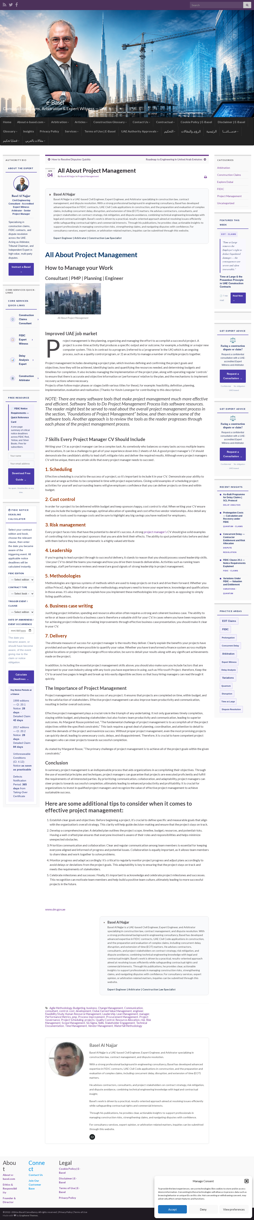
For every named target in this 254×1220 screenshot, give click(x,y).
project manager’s (155, 532)
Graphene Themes (28, 1215)
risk (143, 1019)
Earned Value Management (116, 1011)
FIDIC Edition (16, 573)
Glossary (9, 131)
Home (7, 122)
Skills (101, 1022)
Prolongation (228, 638)
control (63, 1011)
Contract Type (17, 587)
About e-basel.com (30, 122)
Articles (80, 122)
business (91, 1008)
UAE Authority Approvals (139, 131)
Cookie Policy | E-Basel (196, 122)
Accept (172, 1209)
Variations (228, 678)
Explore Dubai (225, 181)
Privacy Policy (49, 131)
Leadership (108, 1014)
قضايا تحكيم (10, 140)
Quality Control (105, 1019)
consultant (51, 1011)
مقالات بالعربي (34, 140)
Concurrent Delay (230, 646)
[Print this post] (205, 177)
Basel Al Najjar (68, 176)
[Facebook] (16, 4)
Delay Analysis (228, 670)
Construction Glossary (109, 122)
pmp (74, 1016)
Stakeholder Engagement (120, 1022)
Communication (133, 1008)
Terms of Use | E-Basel (99, 131)
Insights (28, 131)
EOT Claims (229, 621)
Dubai (95, 1011)
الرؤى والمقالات (191, 131)
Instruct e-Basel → (21, 269)
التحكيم (169, 131)
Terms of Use (80, 1212)
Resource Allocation (127, 1019)
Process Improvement (91, 1016)
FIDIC (220, 189)
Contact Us (141, 122)
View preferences (234, 1209)
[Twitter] (11, 4)
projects (90, 1019)
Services (71, 131)
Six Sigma (91, 1022)
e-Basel (55, 102)
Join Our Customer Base (35, 1184)
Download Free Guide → (21, 476)
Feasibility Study (54, 1014)
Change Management (110, 1008)
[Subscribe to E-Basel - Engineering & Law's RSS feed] (4, 4)
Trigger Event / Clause (18, 603)
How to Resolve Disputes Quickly (71, 159)
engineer (138, 1011)
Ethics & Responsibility (10, 1188)
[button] (246, 1181)
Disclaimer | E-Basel (231, 122)
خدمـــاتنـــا (229, 131)
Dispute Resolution (231, 709)
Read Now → (238, 298)
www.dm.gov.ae (55, 909)
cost (72, 1011)
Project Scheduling (72, 1019)
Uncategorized (225, 203)
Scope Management (73, 1022)
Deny (203, 1209)
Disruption (227, 694)
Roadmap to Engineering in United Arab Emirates (174, 159)
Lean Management (127, 1014)
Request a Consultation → (232, 376)
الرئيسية (211, 131)
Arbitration (59, 122)
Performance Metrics (58, 1016)
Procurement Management (122, 1016)
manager (144, 1014)
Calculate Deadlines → (21, 676)
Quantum (226, 686)
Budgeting (79, 1008)
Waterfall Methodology (128, 1025)
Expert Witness (229, 662)
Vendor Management (100, 1025)
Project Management (88, 176)
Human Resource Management (83, 1014)
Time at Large (228, 701)
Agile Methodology (60, 1008)
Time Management (76, 1025)
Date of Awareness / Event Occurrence (20, 622)
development (83, 1011)
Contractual (164, 122)
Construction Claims (229, 174)
